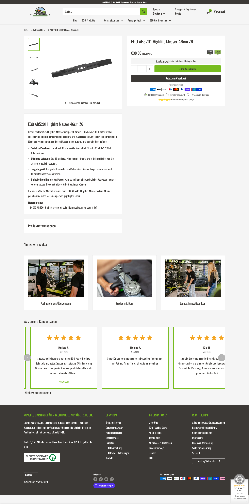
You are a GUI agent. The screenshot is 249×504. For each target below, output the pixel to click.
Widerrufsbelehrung (201, 448)
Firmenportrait (135, 20)
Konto (178, 13)
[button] (208, 12)
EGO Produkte (88, 20)
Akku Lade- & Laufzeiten (160, 443)
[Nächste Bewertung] (221, 357)
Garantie (110, 443)
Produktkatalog (156, 448)
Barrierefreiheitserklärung (204, 427)
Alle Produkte (37, 30)
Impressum (197, 438)
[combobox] (101, 11)
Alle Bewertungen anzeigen (38, 392)
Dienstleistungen (111, 20)
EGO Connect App (114, 448)
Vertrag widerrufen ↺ (209, 461)
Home (26, 30)
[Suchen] (143, 11)
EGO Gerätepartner (159, 20)
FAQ (151, 458)
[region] (124, 284)
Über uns (153, 422)
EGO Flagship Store (158, 427)
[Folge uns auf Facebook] (95, 479)
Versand (196, 453)
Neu (75, 20)
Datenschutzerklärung (202, 443)
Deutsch (28, 474)
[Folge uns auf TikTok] (112, 479)
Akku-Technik (155, 432)
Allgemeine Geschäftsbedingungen (208, 422)
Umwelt (152, 453)
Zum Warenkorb (187, 69)
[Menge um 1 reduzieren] (134, 69)
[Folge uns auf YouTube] (106, 479)
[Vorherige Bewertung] (27, 357)
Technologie (154, 438)
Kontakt (109, 458)
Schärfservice (112, 438)
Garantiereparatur (114, 427)
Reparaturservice (114, 432)
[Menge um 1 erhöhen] (150, 69)
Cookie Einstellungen (202, 432)
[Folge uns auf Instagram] (101, 479)
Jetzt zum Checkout (176, 78)
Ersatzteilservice (113, 422)
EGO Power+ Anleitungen (117, 453)
